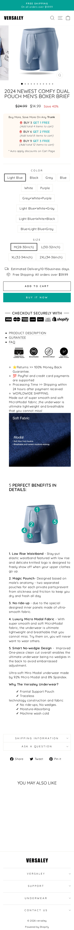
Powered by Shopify (37, 926)
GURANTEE (17, 337)
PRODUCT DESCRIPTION (27, 333)
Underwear (36, 898)
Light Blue (15, 178)
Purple (45, 188)
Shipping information (37, 738)
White (28, 188)
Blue (63, 178)
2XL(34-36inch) (51, 257)
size (37, 239)
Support (36, 885)
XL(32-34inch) (22, 257)
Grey (49, 178)
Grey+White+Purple (36, 198)
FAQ (12, 342)
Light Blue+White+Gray (37, 208)
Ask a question (37, 746)
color (37, 170)
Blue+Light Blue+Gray (37, 229)
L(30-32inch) (50, 247)
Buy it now (37, 297)
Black (34, 178)
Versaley (36, 873)
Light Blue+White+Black (37, 219)
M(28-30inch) (24, 247)
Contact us (36, 910)
